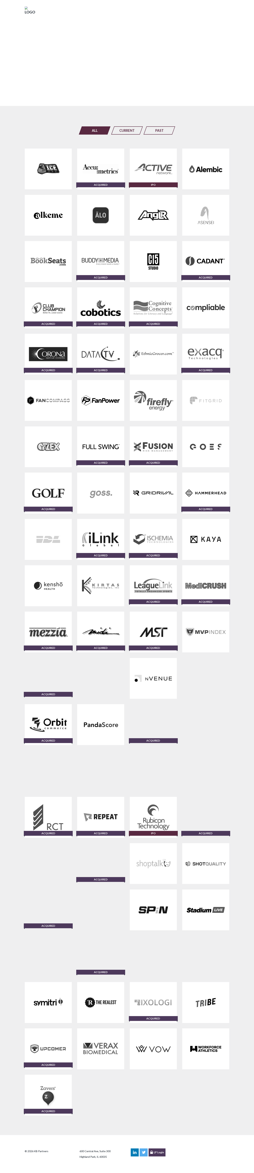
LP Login (159, 1152)
